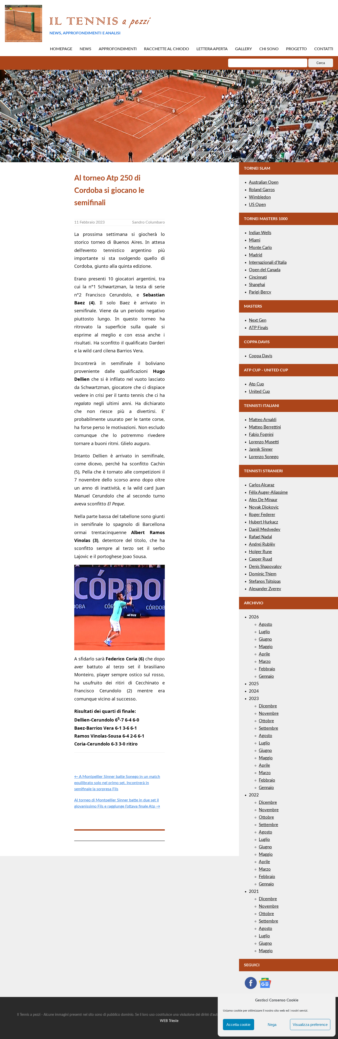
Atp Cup (256, 384)
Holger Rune (260, 552)
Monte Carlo (260, 248)
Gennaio (266, 676)
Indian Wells (260, 233)
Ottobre (266, 721)
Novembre (269, 713)
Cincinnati (258, 277)
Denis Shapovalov (265, 567)
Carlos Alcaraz (261, 485)
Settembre (268, 728)
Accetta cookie (238, 1024)
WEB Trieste (169, 1021)
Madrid (255, 255)
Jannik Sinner (261, 449)
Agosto (265, 624)
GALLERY (243, 49)
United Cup (259, 391)
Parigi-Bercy (260, 292)
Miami (254, 240)
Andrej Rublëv (262, 544)
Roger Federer (262, 515)
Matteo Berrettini (265, 427)
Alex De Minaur (263, 500)
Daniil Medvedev (264, 529)
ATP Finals (258, 328)
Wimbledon (260, 197)
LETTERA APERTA (212, 49)
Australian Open (263, 182)
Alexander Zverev (265, 589)
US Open (257, 205)
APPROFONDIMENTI (118, 49)
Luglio (264, 632)
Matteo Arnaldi (262, 420)
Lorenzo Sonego (264, 457)
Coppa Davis (260, 356)
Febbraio (267, 669)
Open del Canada (264, 270)
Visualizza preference (310, 1024)
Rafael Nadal (260, 537)
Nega (272, 1024)
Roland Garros (262, 190)
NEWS (85, 49)
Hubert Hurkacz (263, 522)
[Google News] (265, 988)
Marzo (265, 661)
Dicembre (268, 706)
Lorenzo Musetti (264, 442)
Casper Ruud (260, 559)
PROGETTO (296, 49)
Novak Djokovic (264, 507)
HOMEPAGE (61, 49)
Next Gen (257, 320)
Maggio (266, 647)
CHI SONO (269, 49)
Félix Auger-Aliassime (268, 492)
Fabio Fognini (261, 434)
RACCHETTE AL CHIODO (166, 49)
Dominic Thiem (262, 574)
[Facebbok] (250, 988)
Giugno (265, 639)
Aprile (264, 654)
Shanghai (257, 285)
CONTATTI (323, 49)
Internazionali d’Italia (268, 262)
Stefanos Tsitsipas (265, 581)
